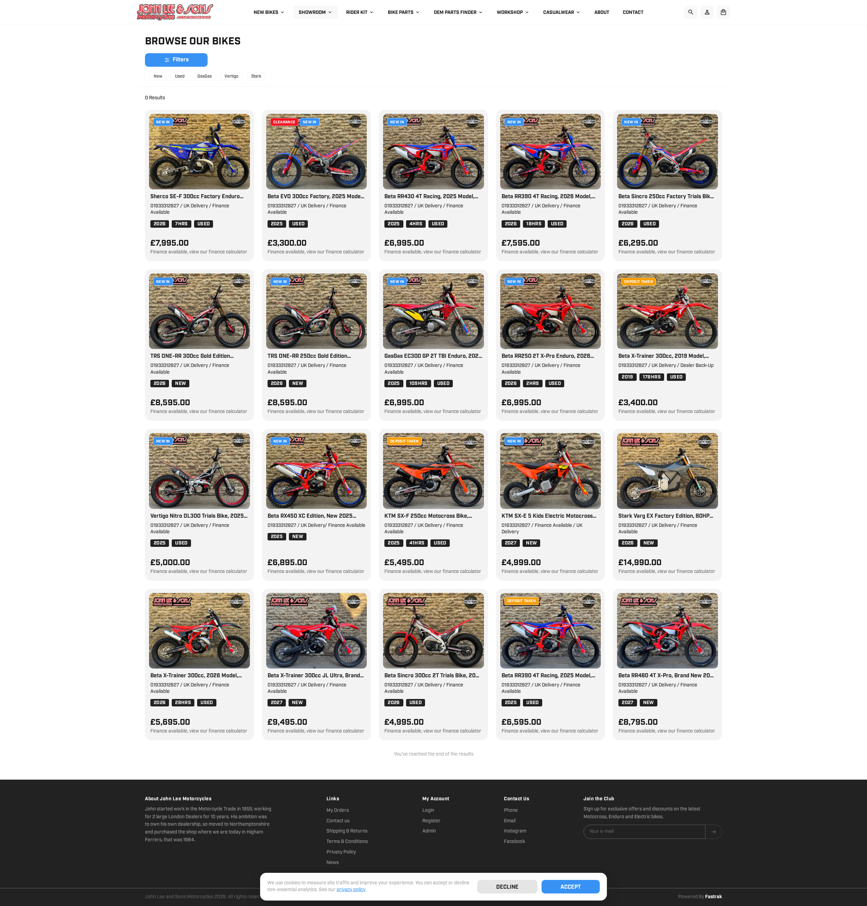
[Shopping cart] (723, 12)
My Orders (337, 810)
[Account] (707, 12)
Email (509, 821)
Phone (511, 810)
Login (428, 810)
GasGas (204, 76)
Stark (256, 76)
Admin (429, 831)
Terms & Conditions (347, 842)
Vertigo (231, 76)
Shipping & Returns (346, 831)
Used (180, 76)
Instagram (515, 831)
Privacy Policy (341, 852)
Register (431, 821)
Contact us (338, 821)
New (158, 76)
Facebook (514, 842)
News (332, 863)
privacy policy (351, 890)
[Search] (691, 12)
